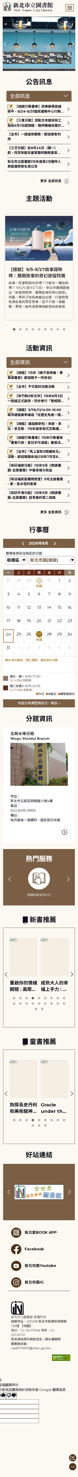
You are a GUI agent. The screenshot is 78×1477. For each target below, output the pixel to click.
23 (69, 620)
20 (39, 620)
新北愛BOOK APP (41, 1232)
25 (18, 633)
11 (18, 607)
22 (59, 620)
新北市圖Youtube (40, 1265)
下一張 (73, 43)
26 (28, 633)
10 (8, 607)
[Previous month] (23, 543)
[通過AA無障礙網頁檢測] (61, 1357)
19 (29, 620)
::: (2, 2)
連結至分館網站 (65, 832)
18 (19, 620)
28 (18, 580)
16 (70, 607)
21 (49, 620)
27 (8, 580)
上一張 (5, 43)
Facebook (34, 1249)
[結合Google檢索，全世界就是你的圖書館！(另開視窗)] (39, 1192)
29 (28, 580)
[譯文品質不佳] (11, 1395)
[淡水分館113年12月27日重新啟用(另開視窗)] (39, 44)
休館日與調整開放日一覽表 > (39, 703)
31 (49, 580)
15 (59, 607)
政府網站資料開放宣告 (26, 1339)
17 (8, 620)
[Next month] (55, 543)
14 (49, 607)
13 (39, 607)
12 (29, 607)
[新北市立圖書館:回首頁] (28, 7)
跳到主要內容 (10, 2)
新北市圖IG (34, 1282)
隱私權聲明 (53, 1339)
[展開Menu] (69, 8)
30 (39, 580)
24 (8, 634)
